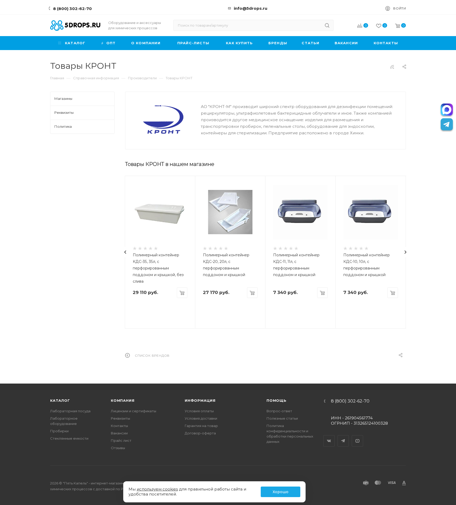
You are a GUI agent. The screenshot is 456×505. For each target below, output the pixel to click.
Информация (200, 400)
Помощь (277, 400)
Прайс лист (121, 440)
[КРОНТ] (163, 119)
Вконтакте (329, 436)
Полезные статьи (282, 418)
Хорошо (280, 491)
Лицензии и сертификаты (133, 411)
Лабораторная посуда (70, 411)
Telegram (343, 436)
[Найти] (327, 25)
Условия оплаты (199, 411)
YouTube (357, 436)
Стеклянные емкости (69, 438)
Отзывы (118, 448)
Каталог (60, 400)
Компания (122, 400)
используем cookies (157, 489)
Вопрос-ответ (279, 411)
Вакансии (119, 433)
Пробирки (59, 431)
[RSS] (392, 66)
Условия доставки (201, 418)
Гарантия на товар (201, 426)
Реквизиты (120, 418)
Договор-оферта (200, 433)
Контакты (119, 426)
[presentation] (125, 252)
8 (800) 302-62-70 (72, 8)
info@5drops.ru (250, 8)
